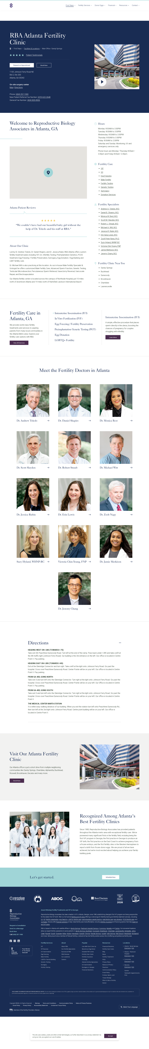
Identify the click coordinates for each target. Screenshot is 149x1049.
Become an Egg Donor (88, 949)
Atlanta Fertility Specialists (90, 962)
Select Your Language (130, 1007)
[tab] (76, 313)
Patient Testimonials (34, 55)
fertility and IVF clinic (78, 917)
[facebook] (11, 941)
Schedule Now (110, 877)
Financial (111, 5)
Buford (69, 933)
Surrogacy (105, 191)
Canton (117, 928)
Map (11, 87)
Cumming (102, 928)
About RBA (64, 946)
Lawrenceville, (119, 931)
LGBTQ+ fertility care (74, 919)
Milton (64, 933)
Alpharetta (127, 931)
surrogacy (44, 922)
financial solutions (62, 922)
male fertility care (107, 919)
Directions (19, 87)
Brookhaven (103, 931)
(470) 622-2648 (44, 97)
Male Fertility (106, 180)
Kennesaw (75, 933)
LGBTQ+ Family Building (48, 959)
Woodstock (127, 933)
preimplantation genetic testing (92, 919)
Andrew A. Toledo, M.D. (110, 209)
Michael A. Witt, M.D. (109, 227)
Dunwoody (96, 931)
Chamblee (111, 931)
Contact (135, 5)
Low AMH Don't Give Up (89, 946)
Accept (110, 1036)
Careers (63, 959)
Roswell (47, 933)
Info (133, 948)
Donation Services (108, 195)
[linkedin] (18, 941)
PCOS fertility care (128, 919)
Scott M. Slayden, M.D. (110, 220)
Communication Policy (109, 970)
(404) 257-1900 (22, 94)
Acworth (82, 933)
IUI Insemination (46, 951)
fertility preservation (52, 919)
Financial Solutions (87, 970)
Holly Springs (111, 933)
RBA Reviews (65, 954)
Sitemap (37, 1003)
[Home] (10, 49)
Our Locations (65, 957)
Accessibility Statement (41, 1005)
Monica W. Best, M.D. (109, 216)
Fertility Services (84, 5)
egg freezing (63, 919)
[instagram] (15, 941)
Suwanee (59, 933)
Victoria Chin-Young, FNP (111, 246)
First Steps (70, 5)
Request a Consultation (18, 925)
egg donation (118, 919)
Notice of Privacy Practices (83, 1003)
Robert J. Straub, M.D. (110, 224)
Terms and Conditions (49, 1003)
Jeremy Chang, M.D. (109, 253)
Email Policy (106, 972)
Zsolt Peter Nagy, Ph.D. (110, 239)
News (104, 954)
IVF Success (44, 949)
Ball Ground (120, 933)
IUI (102, 172)
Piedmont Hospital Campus (90, 928)
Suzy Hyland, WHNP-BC (110, 242)
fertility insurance (106, 922)
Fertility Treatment (108, 957)
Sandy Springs (75, 928)
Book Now (44, 65)
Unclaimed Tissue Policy (58, 1005)
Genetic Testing (107, 187)
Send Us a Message (17, 928)
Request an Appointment (21, 65)
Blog (103, 951)
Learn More (113, 337)
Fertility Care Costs (87, 954)
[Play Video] (116, 66)
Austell (104, 933)
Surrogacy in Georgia (88, 967)
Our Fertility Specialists (68, 949)
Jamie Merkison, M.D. (109, 250)
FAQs (103, 959)
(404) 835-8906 (33, 100)
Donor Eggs (99, 5)
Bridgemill (135, 933)
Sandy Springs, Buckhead (84, 931)
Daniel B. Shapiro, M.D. (110, 212)
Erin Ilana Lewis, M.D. (109, 235)
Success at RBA (66, 951)
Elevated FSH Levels (88, 951)
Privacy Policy (106, 962)
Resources (123, 5)
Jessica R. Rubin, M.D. (110, 231)
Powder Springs (96, 933)
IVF (102, 168)
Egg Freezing (106, 176)
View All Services (19, 343)
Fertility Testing (107, 183)
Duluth (53, 933)
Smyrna (87, 933)
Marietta (109, 928)
